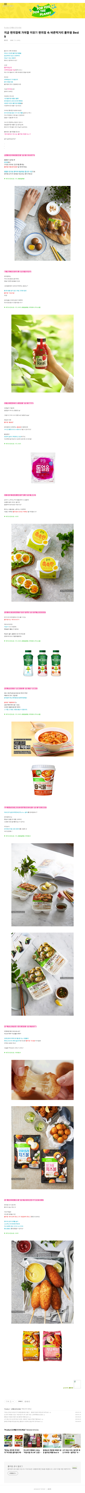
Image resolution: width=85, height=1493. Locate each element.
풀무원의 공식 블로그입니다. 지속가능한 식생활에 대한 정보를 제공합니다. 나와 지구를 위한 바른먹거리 (39, 1469)
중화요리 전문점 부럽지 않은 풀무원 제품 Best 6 (16, 1417)
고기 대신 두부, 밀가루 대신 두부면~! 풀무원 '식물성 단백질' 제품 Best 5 (22, 1419)
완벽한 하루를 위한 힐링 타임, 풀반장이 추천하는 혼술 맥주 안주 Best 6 (22, 1421)
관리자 (49, 1489)
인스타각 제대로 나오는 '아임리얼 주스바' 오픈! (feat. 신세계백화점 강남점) (23, 1414)
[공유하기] (10, 1401)
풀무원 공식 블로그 (15, 1466)
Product (7, 1409)
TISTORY (42, 1489)
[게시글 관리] (13, 1401)
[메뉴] (5, 4)
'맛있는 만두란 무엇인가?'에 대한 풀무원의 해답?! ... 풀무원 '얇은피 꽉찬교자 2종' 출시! (26, 1412)
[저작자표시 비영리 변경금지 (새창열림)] (27, 1401)
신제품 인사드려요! (16, 1409)
